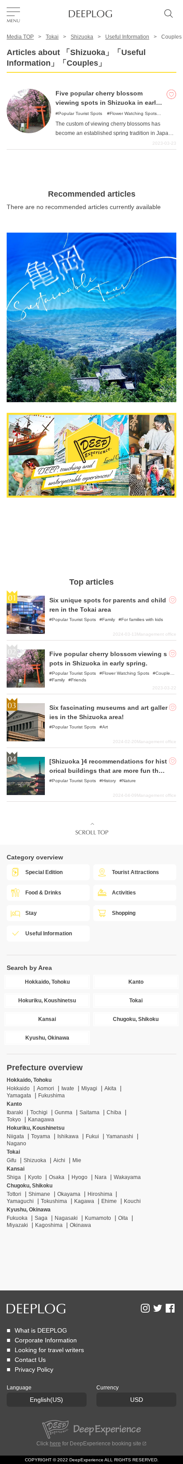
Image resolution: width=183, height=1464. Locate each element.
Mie (76, 1160)
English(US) (46, 1399)
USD (136, 1399)
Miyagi (89, 1088)
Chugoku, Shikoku (29, 1186)
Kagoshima (49, 1225)
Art (105, 726)
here (55, 1443)
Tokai (52, 37)
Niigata (15, 1136)
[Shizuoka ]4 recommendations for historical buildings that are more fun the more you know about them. (108, 770)
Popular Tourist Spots (80, 113)
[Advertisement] (91, 537)
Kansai (15, 1169)
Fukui (92, 1136)
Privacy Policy (34, 1369)
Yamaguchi (20, 1201)
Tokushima (54, 1201)
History (109, 780)
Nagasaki (66, 1218)
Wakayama (127, 1177)
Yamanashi (119, 1136)
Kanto (14, 1104)
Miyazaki (17, 1225)
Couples (163, 673)
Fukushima (51, 1095)
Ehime (109, 1201)
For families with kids (142, 619)
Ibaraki (15, 1112)
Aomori (45, 1088)
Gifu (11, 1160)
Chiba (114, 1112)
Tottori (14, 1194)
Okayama (68, 1194)
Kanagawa (41, 1119)
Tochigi (39, 1112)
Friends (78, 679)
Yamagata (19, 1095)
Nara (101, 1177)
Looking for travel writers (49, 1349)
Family (108, 619)
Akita (110, 1088)
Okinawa (80, 1225)
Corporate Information (46, 1340)
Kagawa (84, 1201)
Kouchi (132, 1201)
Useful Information (127, 37)
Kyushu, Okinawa (29, 1210)
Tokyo (14, 1119)
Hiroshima (101, 1194)
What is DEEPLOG (41, 1330)
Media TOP (20, 37)
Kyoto (35, 1177)
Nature (129, 780)
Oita (123, 1218)
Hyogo (80, 1177)
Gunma (63, 1112)
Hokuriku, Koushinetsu (35, 1128)
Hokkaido (18, 1088)
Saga (41, 1218)
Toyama (40, 1136)
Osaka (56, 1177)
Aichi (59, 1160)
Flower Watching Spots (133, 113)
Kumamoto (98, 1218)
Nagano (16, 1143)
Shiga (14, 1177)
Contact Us (30, 1359)
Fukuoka (17, 1218)
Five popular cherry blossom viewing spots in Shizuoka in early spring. (107, 102)
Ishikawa (68, 1136)
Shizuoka (82, 37)
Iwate (67, 1088)
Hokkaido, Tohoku (29, 1080)
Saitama (89, 1112)
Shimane (39, 1194)
